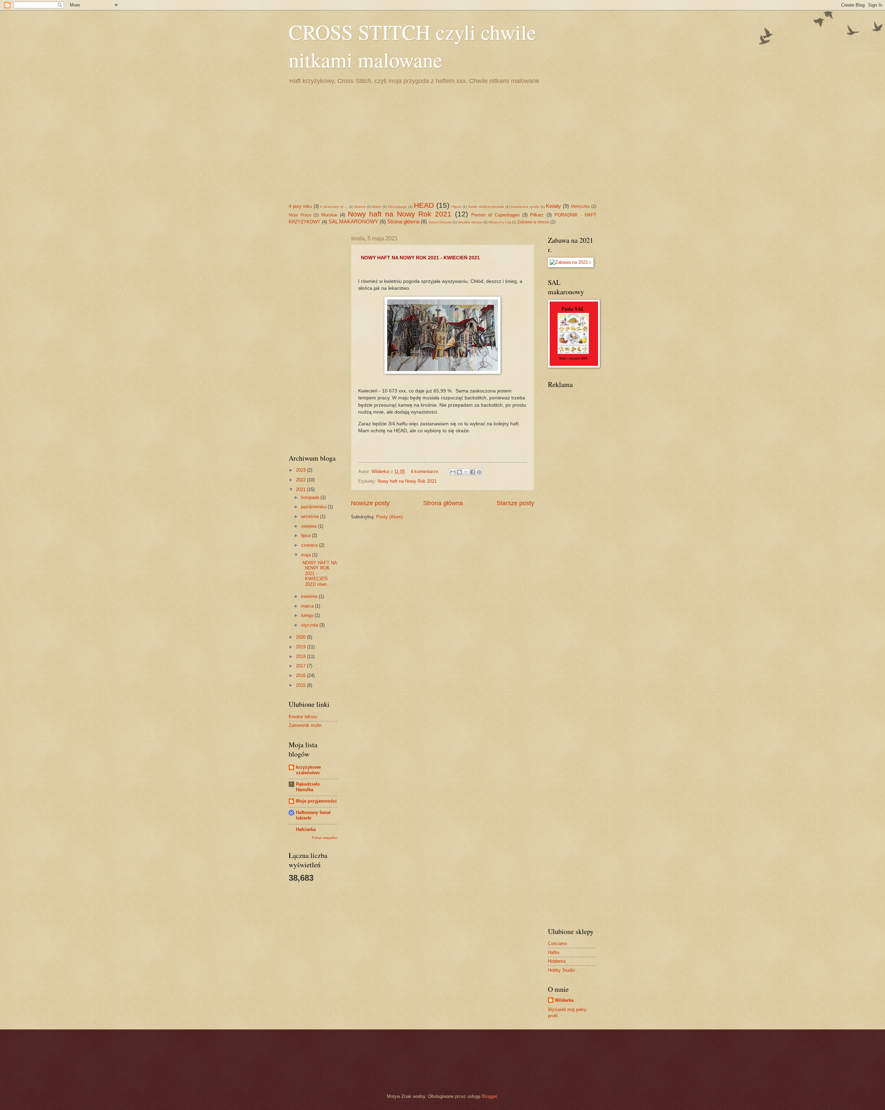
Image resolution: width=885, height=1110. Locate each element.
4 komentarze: (426, 471)
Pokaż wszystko (324, 838)
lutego (308, 615)
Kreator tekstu (303, 716)
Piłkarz (537, 215)
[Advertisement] (442, 142)
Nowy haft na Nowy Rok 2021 (400, 214)
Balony (360, 207)
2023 (301, 470)
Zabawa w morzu (533, 222)
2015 (301, 685)
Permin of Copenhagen (495, 215)
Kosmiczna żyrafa (525, 207)
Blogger (489, 1096)
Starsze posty (515, 503)
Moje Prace (300, 215)
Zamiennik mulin (305, 725)
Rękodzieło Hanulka (308, 786)
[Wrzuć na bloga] (459, 472)
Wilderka (564, 1000)
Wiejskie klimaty (470, 222)
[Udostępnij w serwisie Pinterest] (479, 472)
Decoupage (397, 207)
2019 (301, 646)
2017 (301, 665)
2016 (301, 675)
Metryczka (580, 206)
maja (306, 554)
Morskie (329, 215)
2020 (301, 637)
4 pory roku (300, 206)
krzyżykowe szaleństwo (308, 770)
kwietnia (310, 596)
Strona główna (403, 221)
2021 (301, 489)
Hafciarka (306, 829)
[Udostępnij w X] (466, 472)
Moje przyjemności (316, 801)
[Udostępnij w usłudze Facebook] (472, 472)
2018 (301, 656)
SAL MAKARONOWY (353, 221)
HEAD (424, 205)
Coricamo (557, 943)
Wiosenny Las (499, 222)
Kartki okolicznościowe (486, 207)
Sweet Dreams (439, 222)
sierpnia (309, 526)
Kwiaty (553, 206)
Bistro (376, 207)
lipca (306, 535)
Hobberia (557, 961)
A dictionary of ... (334, 207)
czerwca (310, 545)
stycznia (310, 625)
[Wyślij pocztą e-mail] (452, 472)
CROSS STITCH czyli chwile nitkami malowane (412, 45)
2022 (301, 479)
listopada (310, 497)
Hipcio (457, 207)
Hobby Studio (561, 970)
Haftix (554, 952)
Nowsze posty (370, 503)
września (310, 516)
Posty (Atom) (389, 516)
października (314, 506)
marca (308, 606)
